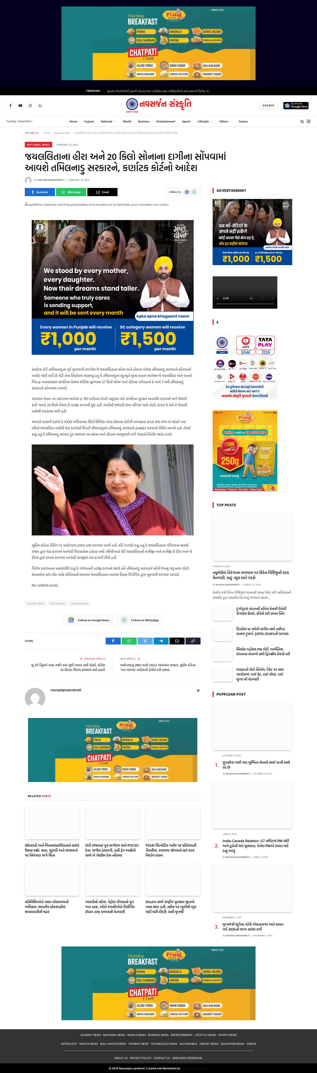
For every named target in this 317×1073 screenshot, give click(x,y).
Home (73, 121)
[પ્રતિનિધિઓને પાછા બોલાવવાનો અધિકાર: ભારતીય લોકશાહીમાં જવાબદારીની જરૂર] (52, 879)
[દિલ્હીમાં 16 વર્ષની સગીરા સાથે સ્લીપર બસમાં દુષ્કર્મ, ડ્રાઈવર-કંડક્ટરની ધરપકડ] (222, 633)
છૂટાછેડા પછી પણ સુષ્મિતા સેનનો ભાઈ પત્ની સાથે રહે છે (256, 765)
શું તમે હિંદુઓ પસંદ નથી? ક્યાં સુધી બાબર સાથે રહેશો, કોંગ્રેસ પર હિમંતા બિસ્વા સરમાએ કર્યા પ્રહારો (68, 668)
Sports (186, 121)
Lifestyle (203, 121)
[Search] (302, 121)
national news (79, 603)
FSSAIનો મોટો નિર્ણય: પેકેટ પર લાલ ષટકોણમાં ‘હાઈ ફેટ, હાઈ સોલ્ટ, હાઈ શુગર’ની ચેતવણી (260, 674)
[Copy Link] (9, 272)
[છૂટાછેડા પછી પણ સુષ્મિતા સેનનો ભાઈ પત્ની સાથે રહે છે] (252, 726)
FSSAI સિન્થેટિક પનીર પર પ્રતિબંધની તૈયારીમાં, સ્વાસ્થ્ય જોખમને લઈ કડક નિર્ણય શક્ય (171, 850)
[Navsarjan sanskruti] (158, 105)
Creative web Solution (194, 1068)
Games (243, 121)
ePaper (268, 105)
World (127, 121)
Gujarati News (36, 603)
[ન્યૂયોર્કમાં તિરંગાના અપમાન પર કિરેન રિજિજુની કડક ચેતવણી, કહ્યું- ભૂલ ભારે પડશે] (252, 537)
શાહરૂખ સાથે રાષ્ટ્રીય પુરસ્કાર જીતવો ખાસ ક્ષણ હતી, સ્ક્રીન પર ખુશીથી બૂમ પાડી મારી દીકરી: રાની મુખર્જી (171, 906)
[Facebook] (9, 228)
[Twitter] (9, 250)
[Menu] (309, 121)
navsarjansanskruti (51, 180)
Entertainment (165, 121)
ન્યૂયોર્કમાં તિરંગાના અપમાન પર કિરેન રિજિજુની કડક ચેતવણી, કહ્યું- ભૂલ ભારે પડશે (251, 575)
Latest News (58, 603)
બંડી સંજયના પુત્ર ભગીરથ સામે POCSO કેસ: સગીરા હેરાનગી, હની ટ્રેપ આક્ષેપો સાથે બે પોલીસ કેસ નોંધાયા (112, 850)
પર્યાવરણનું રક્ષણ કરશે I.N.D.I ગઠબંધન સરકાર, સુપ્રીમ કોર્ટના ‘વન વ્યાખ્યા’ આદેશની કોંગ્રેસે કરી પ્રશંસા (158, 668)
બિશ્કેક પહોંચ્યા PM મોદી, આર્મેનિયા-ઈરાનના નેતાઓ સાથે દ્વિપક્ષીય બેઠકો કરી (263, 652)
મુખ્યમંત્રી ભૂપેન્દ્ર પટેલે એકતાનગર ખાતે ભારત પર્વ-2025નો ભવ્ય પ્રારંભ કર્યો (253, 927)
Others (223, 121)
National (106, 121)
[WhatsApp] (9, 239)
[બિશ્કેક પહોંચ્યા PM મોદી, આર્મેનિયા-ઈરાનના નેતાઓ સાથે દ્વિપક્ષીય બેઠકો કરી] (222, 653)
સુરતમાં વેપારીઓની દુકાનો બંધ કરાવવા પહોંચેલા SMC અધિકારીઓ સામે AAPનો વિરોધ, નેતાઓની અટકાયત (161, 91)
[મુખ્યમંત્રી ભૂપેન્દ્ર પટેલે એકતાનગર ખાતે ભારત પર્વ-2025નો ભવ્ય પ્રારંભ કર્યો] (252, 888)
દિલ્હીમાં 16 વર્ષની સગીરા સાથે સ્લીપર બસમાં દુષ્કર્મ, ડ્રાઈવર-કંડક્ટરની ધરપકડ (262, 632)
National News (63, 133)
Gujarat (89, 121)
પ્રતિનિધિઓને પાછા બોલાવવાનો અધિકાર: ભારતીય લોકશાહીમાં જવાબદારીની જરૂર (47, 906)
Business (143, 121)
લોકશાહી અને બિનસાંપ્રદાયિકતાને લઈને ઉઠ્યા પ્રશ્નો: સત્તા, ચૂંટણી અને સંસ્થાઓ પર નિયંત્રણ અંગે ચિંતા (52, 850)
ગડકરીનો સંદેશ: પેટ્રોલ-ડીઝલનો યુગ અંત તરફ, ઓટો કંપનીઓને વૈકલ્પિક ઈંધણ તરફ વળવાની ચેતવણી (110, 906)
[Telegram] (9, 261)
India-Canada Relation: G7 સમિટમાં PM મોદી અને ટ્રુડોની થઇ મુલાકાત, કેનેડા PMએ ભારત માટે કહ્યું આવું (256, 845)
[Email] (9, 283)
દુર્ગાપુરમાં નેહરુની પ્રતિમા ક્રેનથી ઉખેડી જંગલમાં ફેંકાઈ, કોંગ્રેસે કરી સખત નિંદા (261, 611)
